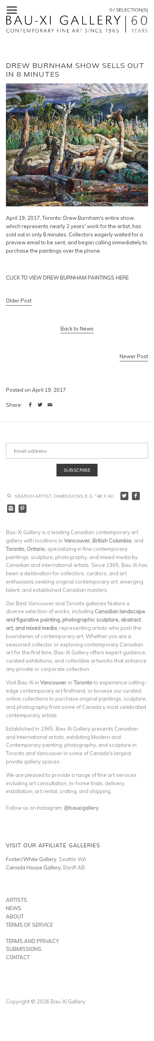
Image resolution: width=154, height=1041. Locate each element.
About (15, 916)
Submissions (23, 949)
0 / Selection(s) (128, 10)
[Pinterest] (23, 508)
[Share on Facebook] (30, 405)
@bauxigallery (81, 808)
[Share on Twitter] (40, 405)
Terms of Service (29, 925)
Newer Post (134, 356)
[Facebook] (136, 496)
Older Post (19, 300)
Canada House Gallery (33, 867)
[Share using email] (50, 405)
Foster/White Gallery (31, 859)
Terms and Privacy (32, 941)
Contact (18, 957)
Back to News (77, 328)
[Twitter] (124, 496)
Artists (16, 900)
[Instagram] (11, 508)
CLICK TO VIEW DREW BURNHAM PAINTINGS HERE (67, 277)
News (13, 908)
